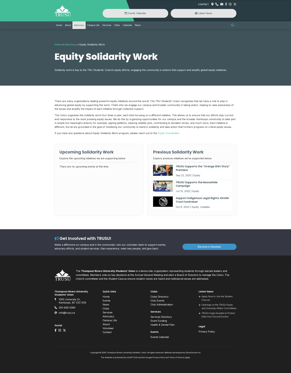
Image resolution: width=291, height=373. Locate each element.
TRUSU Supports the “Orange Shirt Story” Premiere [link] (203, 168)
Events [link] (106, 300)
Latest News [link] (204, 13)
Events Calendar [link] (136, 13)
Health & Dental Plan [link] (162, 324)
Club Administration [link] (162, 304)
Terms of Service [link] (177, 357)
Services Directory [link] (161, 316)
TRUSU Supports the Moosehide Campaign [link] (196, 184)
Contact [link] (203, 4)
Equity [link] (196, 175)
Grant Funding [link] (159, 320)
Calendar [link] (127, 25)
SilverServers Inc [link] (193, 352)
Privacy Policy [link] (207, 331)
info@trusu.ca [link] (67, 312)
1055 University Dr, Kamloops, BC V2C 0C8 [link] (72, 301)
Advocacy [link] (79, 25)
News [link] (138, 25)
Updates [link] (205, 206)
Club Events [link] (157, 300)
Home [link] (59, 25)
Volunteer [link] (108, 328)
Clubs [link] (117, 25)
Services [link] (106, 25)
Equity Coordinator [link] (168, 133)
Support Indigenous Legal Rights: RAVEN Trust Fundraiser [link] (202, 200)
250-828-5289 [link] (67, 307)
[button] (232, 25)
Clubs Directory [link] (160, 296)
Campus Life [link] (93, 25)
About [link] (68, 25)
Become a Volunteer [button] (209, 246)
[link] (63, 15)
